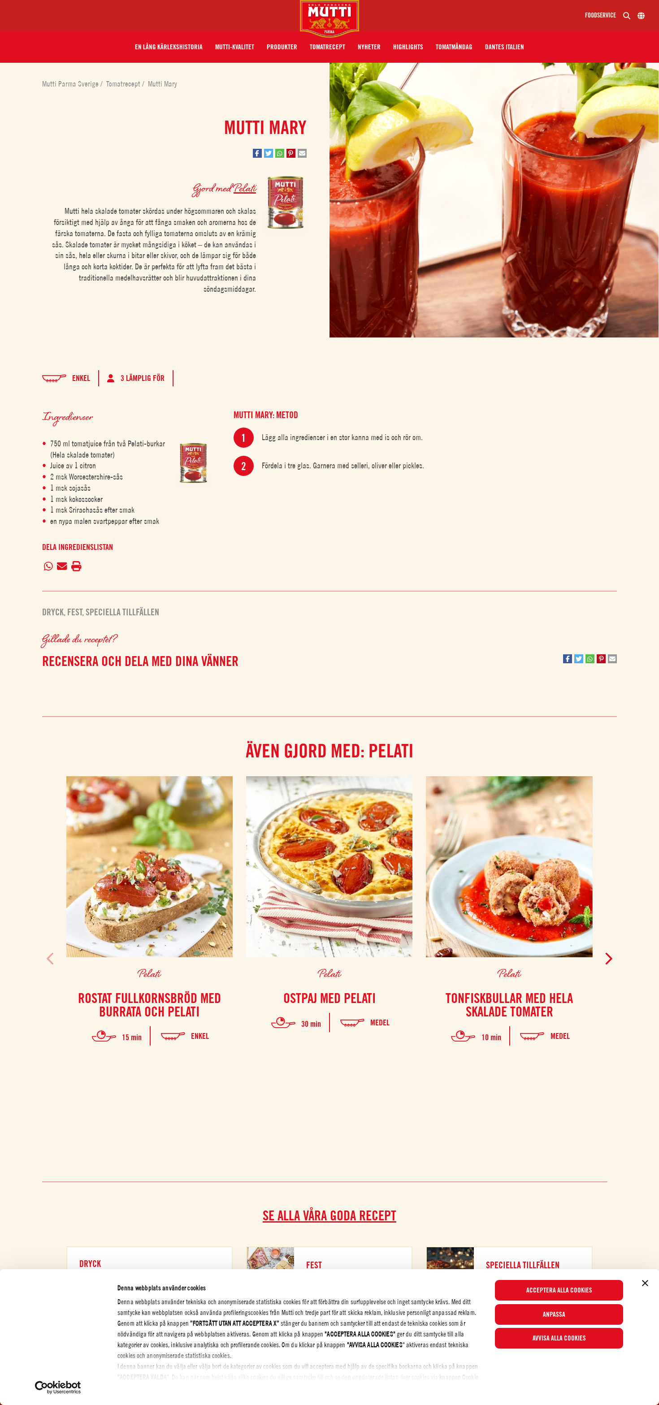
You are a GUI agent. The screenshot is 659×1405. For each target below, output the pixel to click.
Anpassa (554, 1314)
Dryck (53, 612)
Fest (74, 612)
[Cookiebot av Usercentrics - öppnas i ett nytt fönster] (58, 1387)
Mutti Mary (162, 83)
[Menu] (153, 15)
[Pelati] (193, 462)
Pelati (245, 187)
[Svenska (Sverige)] (641, 15)
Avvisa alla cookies (559, 1338)
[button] (169, 47)
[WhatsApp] (48, 567)
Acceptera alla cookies (559, 1290)
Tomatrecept (124, 83)
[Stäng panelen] (645, 1283)
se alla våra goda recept (329, 1215)
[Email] (62, 567)
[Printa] (76, 567)
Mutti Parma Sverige (71, 83)
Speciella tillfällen (122, 612)
